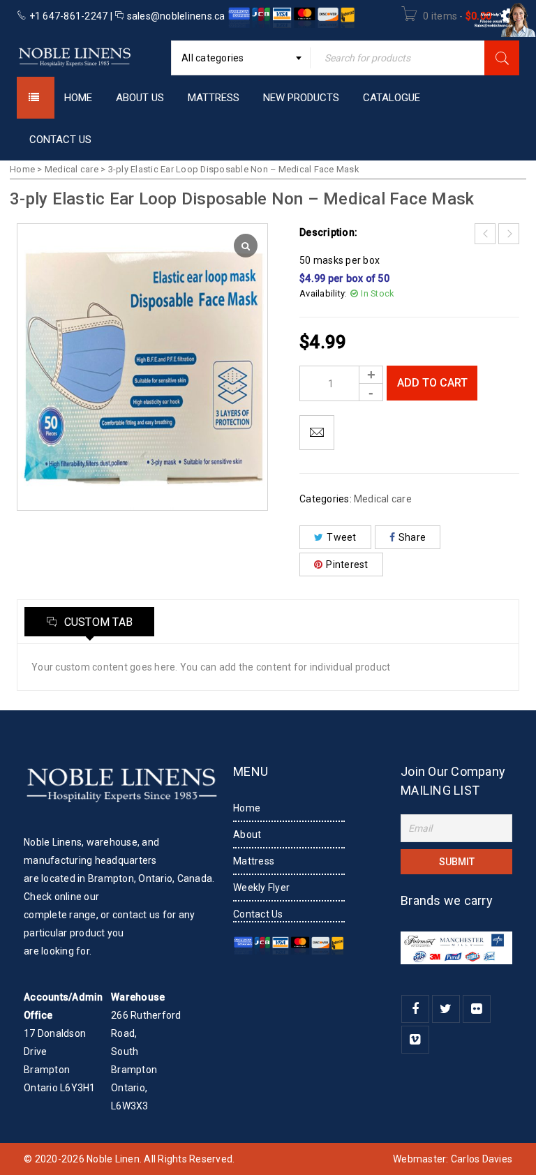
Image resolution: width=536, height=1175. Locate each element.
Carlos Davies (481, 1159)
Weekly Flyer (261, 887)
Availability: (323, 293)
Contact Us (258, 914)
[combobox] (241, 57)
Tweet (341, 537)
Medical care (71, 169)
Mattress (253, 861)
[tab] (89, 621)
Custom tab (97, 622)
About (247, 834)
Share (412, 537)
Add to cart (432, 382)
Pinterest (347, 564)
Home (22, 169)
